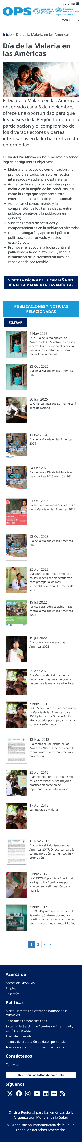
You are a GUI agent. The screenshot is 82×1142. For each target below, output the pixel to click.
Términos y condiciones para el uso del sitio (37, 1047)
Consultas (13, 1064)
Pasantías (13, 994)
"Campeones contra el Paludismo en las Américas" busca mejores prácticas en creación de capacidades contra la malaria (51, 783)
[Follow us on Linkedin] (45, 1095)
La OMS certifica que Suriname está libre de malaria (52, 405)
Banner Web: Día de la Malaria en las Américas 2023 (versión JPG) (51, 474)
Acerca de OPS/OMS (20, 983)
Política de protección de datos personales (36, 1042)
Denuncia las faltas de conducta (41, 1075)
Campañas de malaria (43, 809)
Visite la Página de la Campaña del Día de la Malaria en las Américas (41, 282)
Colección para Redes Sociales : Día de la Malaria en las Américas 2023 (52, 507)
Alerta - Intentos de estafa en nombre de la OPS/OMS (37, 1013)
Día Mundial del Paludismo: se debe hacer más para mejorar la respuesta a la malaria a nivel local (51, 679)
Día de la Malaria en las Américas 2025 (51, 373)
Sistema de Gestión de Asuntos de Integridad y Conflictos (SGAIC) (39, 1028)
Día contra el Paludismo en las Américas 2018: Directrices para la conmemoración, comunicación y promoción (51, 750)
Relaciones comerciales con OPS (29, 1021)
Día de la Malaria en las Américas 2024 (51, 441)
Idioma (69, 3)
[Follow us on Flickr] (54, 1095)
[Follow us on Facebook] (19, 1095)
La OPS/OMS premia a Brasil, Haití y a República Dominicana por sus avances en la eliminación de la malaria (52, 884)
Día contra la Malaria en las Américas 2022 (47, 644)
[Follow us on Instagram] (27, 1095)
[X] (10, 1095)
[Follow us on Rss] (62, 1095)
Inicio (7, 34)
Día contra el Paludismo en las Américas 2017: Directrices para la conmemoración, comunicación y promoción (51, 851)
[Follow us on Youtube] (36, 1095)
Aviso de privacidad (20, 1036)
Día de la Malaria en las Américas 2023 (51, 543)
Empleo (11, 988)
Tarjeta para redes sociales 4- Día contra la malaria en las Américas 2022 (51, 611)
